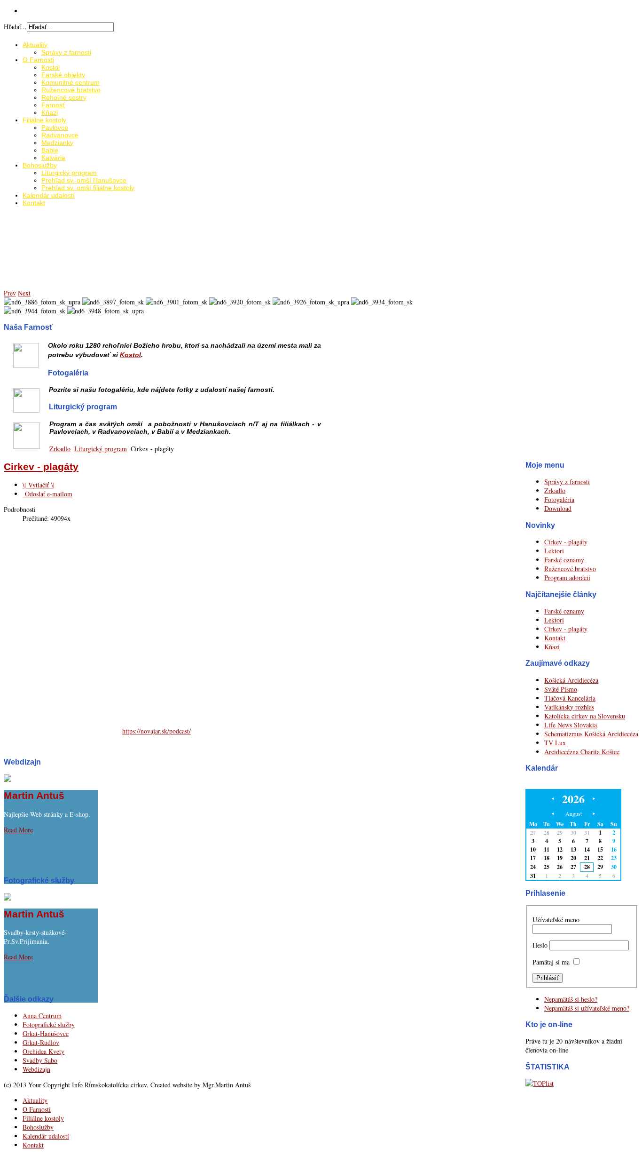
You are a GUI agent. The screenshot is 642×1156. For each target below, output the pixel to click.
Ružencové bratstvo (71, 90)
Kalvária (53, 157)
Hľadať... (15, 26)
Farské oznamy (564, 559)
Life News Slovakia (570, 724)
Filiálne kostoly (44, 120)
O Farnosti (38, 60)
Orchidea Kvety (43, 1051)
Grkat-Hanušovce (46, 1033)
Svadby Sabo (40, 1060)
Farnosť (53, 105)
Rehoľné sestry (63, 97)
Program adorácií (567, 577)
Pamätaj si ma (551, 961)
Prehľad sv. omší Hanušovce (83, 180)
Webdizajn (36, 1069)
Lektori (554, 550)
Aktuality (35, 44)
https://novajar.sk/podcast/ (156, 730)
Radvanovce (59, 135)
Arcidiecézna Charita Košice (581, 751)
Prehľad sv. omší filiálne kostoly (87, 187)
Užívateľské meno (555, 919)
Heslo (540, 945)
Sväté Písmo (560, 689)
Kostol (50, 67)
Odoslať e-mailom (47, 493)
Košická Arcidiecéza (571, 680)
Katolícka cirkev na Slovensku (584, 715)
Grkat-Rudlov (41, 1042)
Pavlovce (54, 127)
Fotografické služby (49, 1024)
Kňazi (49, 112)
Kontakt (34, 203)
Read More (18, 829)
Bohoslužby (40, 165)
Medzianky (57, 142)
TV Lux (555, 742)
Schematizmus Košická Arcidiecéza (591, 733)
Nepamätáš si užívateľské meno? (586, 1008)
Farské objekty (63, 75)
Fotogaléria (559, 499)
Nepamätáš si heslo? (570, 999)
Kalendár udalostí (49, 195)
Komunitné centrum (70, 82)
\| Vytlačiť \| (39, 484)
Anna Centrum (42, 1015)
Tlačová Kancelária (569, 698)
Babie (49, 150)
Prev (10, 292)
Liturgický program (69, 172)
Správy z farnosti (66, 52)
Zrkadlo (59, 448)
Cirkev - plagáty (565, 541)
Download (558, 508)
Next (24, 292)
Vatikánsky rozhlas (569, 706)
